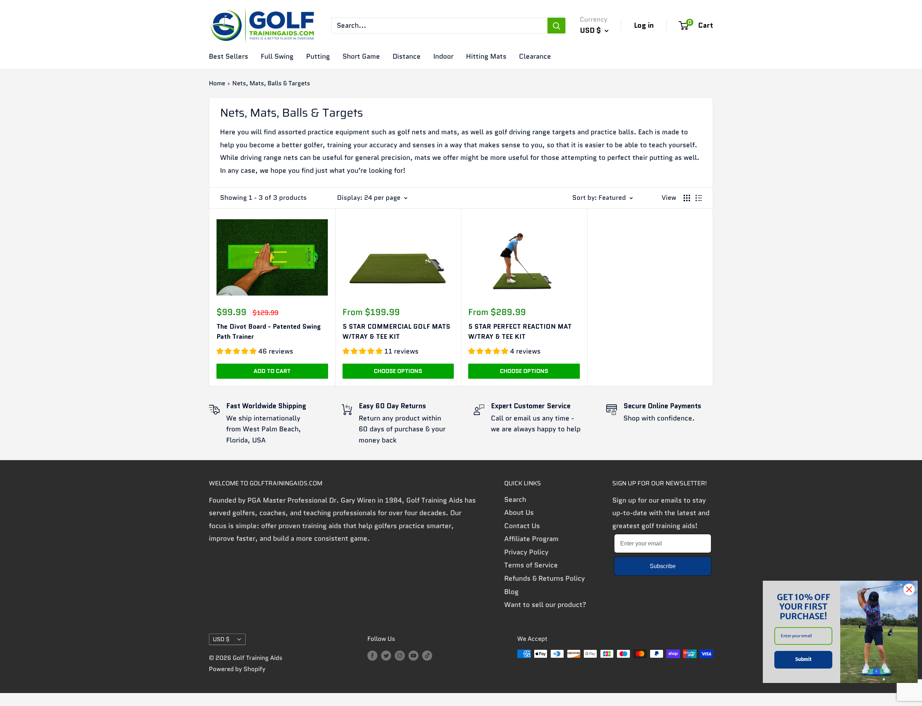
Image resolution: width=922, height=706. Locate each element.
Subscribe (663, 566)
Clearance (535, 56)
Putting (318, 56)
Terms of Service (531, 565)
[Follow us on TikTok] (427, 655)
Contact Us (522, 526)
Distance (407, 56)
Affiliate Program (531, 539)
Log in (644, 25)
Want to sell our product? (545, 605)
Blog (511, 592)
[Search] (556, 25)
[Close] (909, 589)
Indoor (443, 56)
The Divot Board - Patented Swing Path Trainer (268, 331)
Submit (803, 659)
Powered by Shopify (237, 669)
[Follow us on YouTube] (413, 655)
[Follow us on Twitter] (386, 655)
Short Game (361, 56)
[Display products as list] (698, 198)
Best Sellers (228, 56)
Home (217, 83)
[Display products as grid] (687, 198)
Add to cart (272, 371)
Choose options (398, 371)
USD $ (221, 639)
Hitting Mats (486, 56)
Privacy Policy (526, 552)
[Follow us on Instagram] (400, 655)
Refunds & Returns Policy (544, 578)
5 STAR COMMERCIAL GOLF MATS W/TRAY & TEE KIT (396, 331)
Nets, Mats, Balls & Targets (271, 83)
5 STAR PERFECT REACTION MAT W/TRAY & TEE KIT (520, 331)
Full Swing (277, 56)
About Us (519, 512)
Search (515, 499)
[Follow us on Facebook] (372, 655)
